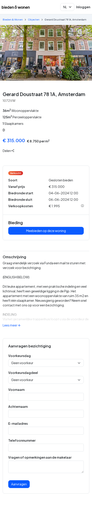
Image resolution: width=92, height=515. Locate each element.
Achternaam (18, 406)
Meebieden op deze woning (46, 231)
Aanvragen (19, 484)
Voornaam (16, 390)
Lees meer (10, 325)
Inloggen (83, 7)
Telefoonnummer (22, 440)
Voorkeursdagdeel (23, 373)
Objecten (34, 19)
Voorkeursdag (19, 356)
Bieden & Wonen (13, 19)
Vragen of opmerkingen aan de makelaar (39, 457)
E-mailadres (18, 423)
